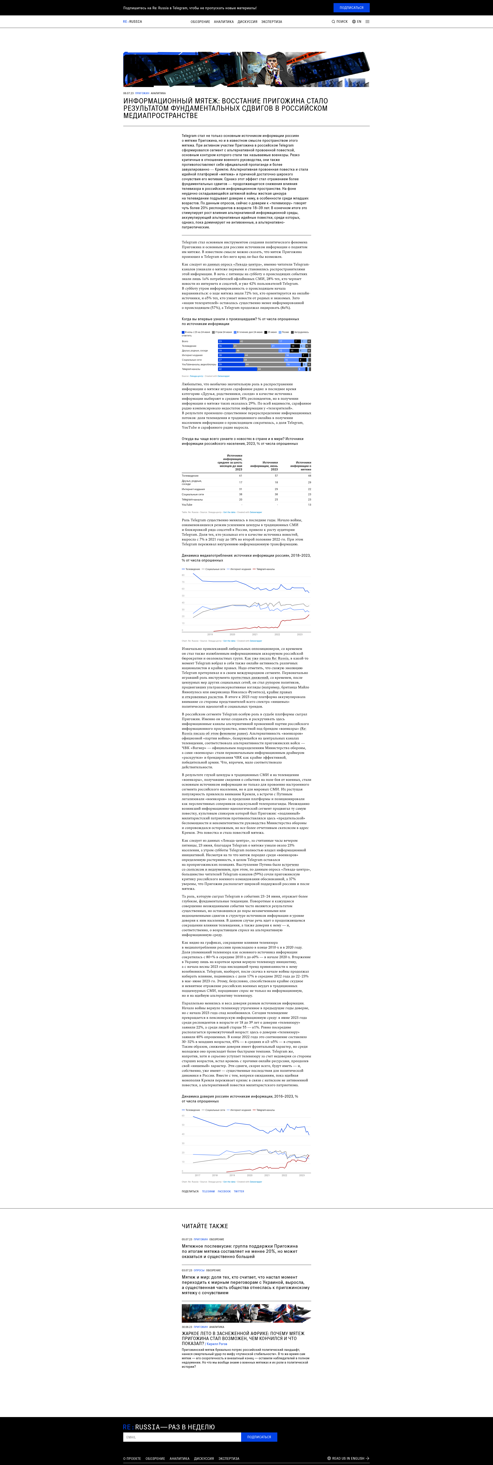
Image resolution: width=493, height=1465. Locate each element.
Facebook (224, 1191)
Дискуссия (247, 21)
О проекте (132, 1458)
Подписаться (352, 7)
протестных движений (249, 678)
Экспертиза (271, 21)
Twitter (239, 1191)
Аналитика (224, 21)
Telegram (208, 1191)
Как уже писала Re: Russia (266, 658)
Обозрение (200, 21)
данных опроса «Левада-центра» (234, 264)
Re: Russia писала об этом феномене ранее (244, 731)
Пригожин (142, 93)
